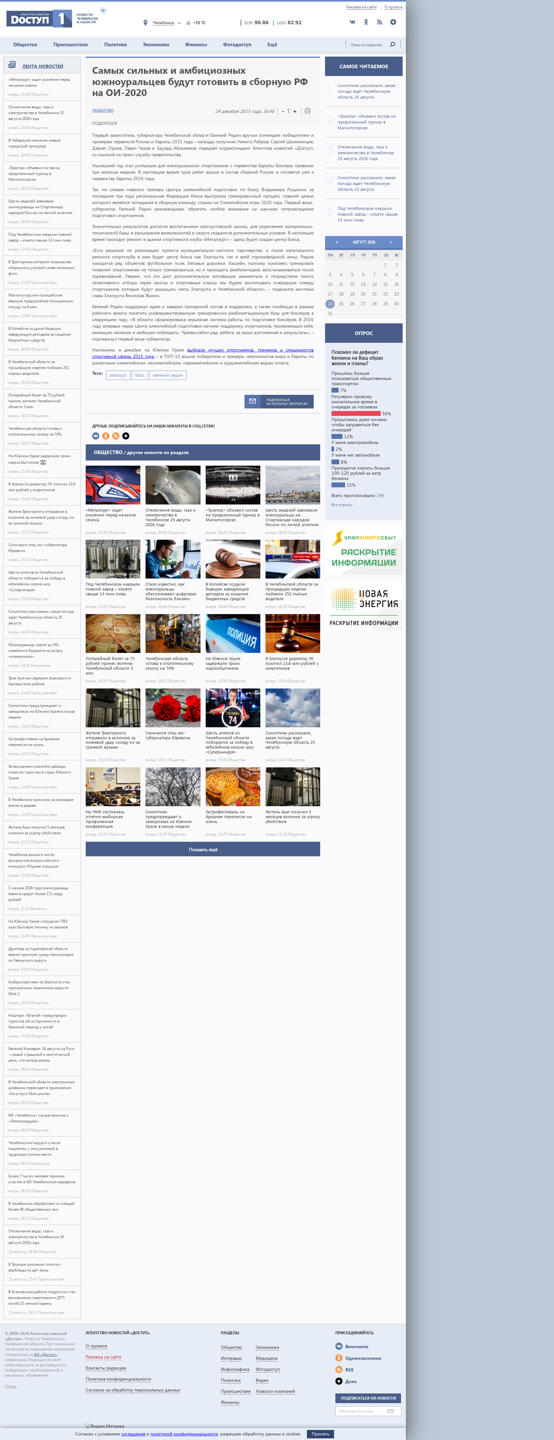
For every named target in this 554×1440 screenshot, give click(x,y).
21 (374, 294)
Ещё (272, 44)
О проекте (394, 7)
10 (330, 284)
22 (385, 294)
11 (341, 284)
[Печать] (307, 112)
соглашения (133, 1434)
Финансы (196, 44)
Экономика (156, 44)
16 (396, 284)
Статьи (10, 1386)
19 (352, 294)
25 (341, 304)
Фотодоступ (237, 44)
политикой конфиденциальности (184, 1434)
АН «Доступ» (45, 1354)
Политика (115, 44)
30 (396, 304)
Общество (25, 44)
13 (363, 284)
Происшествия (70, 44)
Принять (320, 1434)
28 (374, 304)
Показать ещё (203, 849)
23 (396, 294)
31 (330, 313)
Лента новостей (42, 66)
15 (385, 284)
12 (352, 284)
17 (330, 294)
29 (385, 304)
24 (330, 304)
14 (374, 284)
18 (341, 294)
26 (352, 304)
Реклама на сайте (361, 7)
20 (363, 294)
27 (363, 304)
